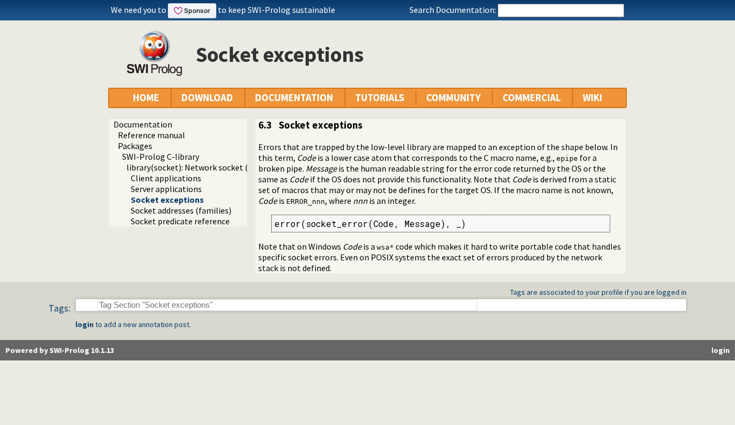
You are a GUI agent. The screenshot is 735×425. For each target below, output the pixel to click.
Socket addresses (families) (181, 210)
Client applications (166, 178)
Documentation (143, 124)
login (84, 324)
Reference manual (151, 135)
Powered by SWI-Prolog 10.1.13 (59, 350)
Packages (135, 145)
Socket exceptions (167, 199)
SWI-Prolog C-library (160, 156)
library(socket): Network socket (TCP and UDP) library (225, 167)
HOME (146, 97)
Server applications (166, 188)
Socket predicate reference (180, 221)
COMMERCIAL (532, 97)
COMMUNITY (453, 97)
